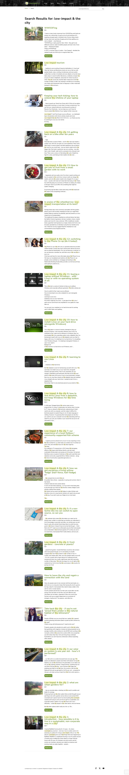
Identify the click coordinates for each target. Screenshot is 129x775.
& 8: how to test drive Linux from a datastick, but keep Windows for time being (60, 396)
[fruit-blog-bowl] (34, 180)
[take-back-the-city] (34, 626)
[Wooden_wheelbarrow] (34, 217)
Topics (52, 3)
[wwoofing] (34, 42)
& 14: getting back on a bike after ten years (61, 133)
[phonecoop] (34, 253)
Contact (71, 3)
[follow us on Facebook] (96, 768)
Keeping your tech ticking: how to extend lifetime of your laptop (61, 96)
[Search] (103, 9)
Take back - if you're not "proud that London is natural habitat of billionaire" (61, 610)
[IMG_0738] (34, 696)
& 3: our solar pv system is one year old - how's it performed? (62, 651)
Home (45, 3)
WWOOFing (50, 27)
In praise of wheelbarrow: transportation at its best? (61, 203)
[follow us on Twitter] (100, 768)
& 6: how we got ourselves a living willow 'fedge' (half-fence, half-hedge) (60, 470)
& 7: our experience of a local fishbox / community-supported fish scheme (61, 433)
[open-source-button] (34, 522)
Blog (58, 3)
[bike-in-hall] (34, 145)
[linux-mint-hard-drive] (34, 335)
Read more (48, 55)
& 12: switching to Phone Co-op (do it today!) (62, 240)
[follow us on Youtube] (103, 768)
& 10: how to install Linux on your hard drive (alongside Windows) (61, 321)
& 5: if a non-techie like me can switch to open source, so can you (61, 510)
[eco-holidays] (34, 76)
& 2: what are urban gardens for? (61, 683)
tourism (54, 62)
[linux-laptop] (34, 293)
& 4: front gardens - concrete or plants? (59, 543)
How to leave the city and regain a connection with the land (61, 576)
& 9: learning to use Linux (62, 358)
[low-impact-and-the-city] (34, 732)
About (64, 3)
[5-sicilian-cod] (34, 446)
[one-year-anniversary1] (34, 662)
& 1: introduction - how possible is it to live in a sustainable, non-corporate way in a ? (62, 720)
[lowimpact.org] (32, 3)
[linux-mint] (34, 372)
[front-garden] (34, 555)
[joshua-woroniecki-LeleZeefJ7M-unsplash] (34, 111)
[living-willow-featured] (34, 485)
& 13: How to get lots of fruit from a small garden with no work (61, 167)
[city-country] (34, 588)
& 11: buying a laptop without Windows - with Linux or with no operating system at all (61, 277)
